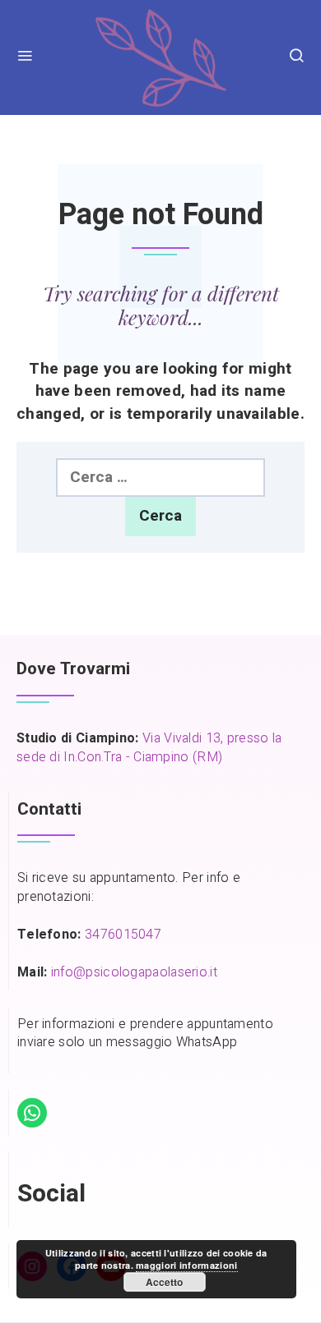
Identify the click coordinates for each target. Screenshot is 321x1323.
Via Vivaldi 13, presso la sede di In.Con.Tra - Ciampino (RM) (149, 747)
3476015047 (123, 934)
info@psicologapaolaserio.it (134, 972)
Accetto (164, 1282)
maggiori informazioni (186, 1265)
